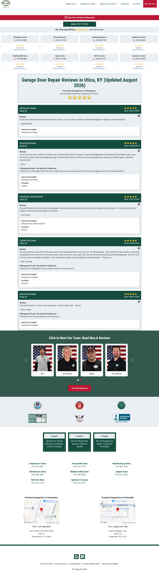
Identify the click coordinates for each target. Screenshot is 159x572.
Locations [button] (136, 4)
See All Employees (79, 388)
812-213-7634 (61, 59)
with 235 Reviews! (97, 30)
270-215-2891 (22, 40)
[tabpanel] (42, 359)
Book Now (151, 4)
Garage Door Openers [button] (108, 4)
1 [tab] (78, 380)
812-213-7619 (61, 40)
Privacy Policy (60, 564)
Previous (26, 360)
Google (76, 556)
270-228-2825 (22, 59)
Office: (41, 527)
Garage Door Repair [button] (88, 4)
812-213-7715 (101, 59)
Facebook (82, 556)
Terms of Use (46, 564)
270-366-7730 (101, 40)
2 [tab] (81, 380)
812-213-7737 (140, 59)
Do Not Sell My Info (91, 564)
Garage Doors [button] (70, 4)
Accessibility (74, 564)
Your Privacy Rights (110, 564)
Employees (125, 4)
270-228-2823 (140, 40)
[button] (20, 47)
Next (132, 360)
